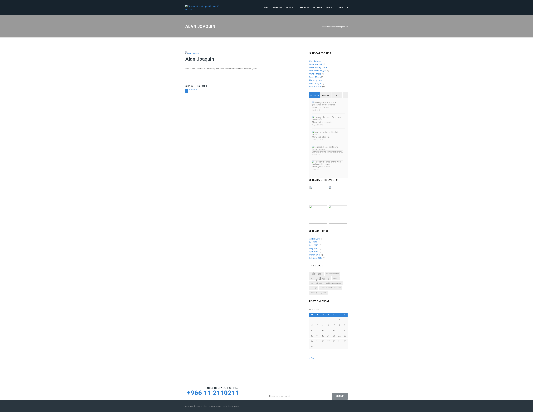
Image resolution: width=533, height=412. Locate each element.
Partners (317, 8)
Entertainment (315, 64)
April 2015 (313, 251)
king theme (320, 278)
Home (267, 8)
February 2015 (315, 258)
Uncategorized (315, 80)
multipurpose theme (333, 283)
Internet (277, 8)
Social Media (315, 77)
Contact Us (342, 8)
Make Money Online (318, 67)
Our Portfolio (315, 73)
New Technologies (317, 70)
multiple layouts (316, 283)
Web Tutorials (315, 86)
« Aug (311, 358)
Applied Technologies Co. (211, 406)
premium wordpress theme (330, 288)
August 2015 (314, 238)
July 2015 (313, 242)
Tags (336, 95)
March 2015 (314, 254)
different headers (332, 274)
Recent (325, 95)
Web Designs (315, 83)
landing (335, 278)
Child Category (315, 61)
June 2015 (313, 245)
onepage (314, 288)
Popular (315, 96)
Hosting (290, 8)
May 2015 (313, 248)
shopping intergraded (318, 292)
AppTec (329, 8)
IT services (303, 8)
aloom (317, 274)
